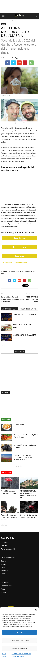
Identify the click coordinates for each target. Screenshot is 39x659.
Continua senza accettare (20, 640)
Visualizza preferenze (19, 648)
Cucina (3, 561)
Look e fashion (6, 586)
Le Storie (23, 512)
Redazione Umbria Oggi (10, 58)
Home (3, 21)
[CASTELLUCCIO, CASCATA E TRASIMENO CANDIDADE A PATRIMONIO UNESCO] (6, 458)
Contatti (4, 546)
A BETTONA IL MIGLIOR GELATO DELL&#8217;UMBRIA (21, 655)
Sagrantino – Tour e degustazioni (14, 262)
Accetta (19, 632)
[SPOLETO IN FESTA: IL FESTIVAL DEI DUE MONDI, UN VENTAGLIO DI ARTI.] (29, 483)
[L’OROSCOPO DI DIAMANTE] (6, 317)
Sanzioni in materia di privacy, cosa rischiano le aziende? (10, 299)
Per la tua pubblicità (8, 549)
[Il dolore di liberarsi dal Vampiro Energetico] (29, 507)
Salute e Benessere (8, 558)
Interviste (4, 571)
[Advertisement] (19, 6)
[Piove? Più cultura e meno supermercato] (10, 483)
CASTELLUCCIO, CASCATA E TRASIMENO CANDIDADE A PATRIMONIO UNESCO (23, 458)
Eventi (22, 488)
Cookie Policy (4, 655)
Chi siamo (4, 542)
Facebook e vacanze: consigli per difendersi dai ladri (9, 517)
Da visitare (5, 488)
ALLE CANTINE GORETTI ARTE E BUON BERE (29, 299)
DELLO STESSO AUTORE (28, 309)
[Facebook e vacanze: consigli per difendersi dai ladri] (10, 507)
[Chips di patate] (6, 427)
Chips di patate (19, 424)
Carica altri (18, 466)
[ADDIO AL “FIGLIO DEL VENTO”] (6, 327)
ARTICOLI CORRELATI (9, 309)
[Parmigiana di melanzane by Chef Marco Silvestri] (6, 437)
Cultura (3, 564)
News (8, 21)
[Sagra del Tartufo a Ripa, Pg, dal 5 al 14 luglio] (6, 447)
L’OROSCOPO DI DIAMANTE (24, 314)
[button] (36, 610)
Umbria (3, 592)
